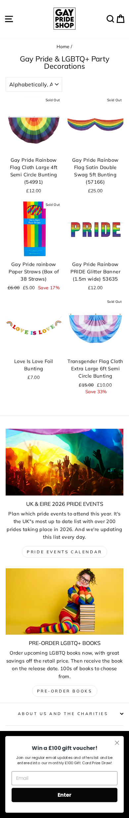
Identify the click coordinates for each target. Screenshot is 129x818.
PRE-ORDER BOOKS (64, 690)
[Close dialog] (117, 743)
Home (63, 46)
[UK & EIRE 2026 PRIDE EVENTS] (64, 462)
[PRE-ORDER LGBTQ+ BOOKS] (64, 601)
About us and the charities (63, 713)
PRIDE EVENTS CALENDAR (64, 551)
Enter (64, 794)
